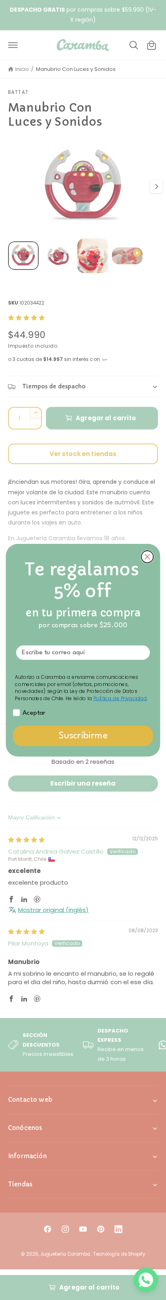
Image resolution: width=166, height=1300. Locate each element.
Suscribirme (83, 736)
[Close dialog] (147, 557)
